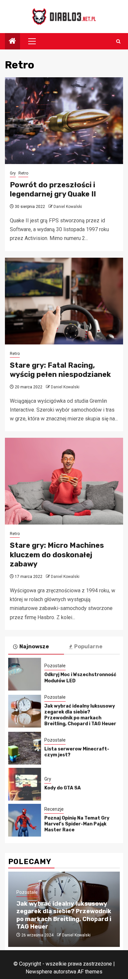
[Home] (12, 41)
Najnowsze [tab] (34, 646)
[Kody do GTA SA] (24, 784)
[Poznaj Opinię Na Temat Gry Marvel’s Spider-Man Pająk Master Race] (24, 820)
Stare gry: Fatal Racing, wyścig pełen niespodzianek (60, 370)
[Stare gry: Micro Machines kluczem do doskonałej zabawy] (64, 481)
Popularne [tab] (88, 646)
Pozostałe (55, 665)
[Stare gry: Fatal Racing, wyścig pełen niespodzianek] (64, 301)
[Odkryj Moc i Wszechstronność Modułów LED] (24, 674)
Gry (13, 173)
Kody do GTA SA (62, 788)
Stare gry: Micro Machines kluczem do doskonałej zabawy (57, 554)
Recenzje (54, 809)
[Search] (118, 41)
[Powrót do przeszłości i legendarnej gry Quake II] (64, 120)
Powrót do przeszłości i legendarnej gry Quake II (53, 189)
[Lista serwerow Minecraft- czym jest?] (24, 748)
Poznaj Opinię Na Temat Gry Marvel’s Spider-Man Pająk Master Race (76, 824)
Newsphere (39, 972)
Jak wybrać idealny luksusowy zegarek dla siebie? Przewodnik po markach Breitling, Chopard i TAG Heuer (80, 715)
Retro (23, 173)
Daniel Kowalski (67, 206)
